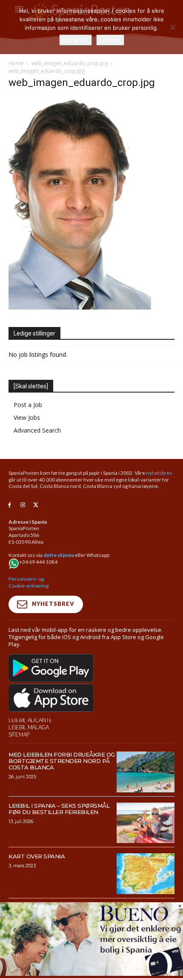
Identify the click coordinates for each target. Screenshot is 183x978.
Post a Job (28, 405)
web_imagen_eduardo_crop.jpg (69, 63)
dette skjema (58, 555)
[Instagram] (22, 505)
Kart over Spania (37, 856)
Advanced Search (37, 430)
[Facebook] (9, 505)
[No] (172, 27)
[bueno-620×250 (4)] (91, 973)
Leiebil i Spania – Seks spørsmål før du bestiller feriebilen (59, 808)
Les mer (110, 40)
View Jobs (27, 417)
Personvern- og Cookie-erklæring (29, 582)
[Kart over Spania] (146, 873)
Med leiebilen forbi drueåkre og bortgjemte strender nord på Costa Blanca (62, 761)
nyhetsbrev (159, 473)
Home (16, 63)
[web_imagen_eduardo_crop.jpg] (80, 307)
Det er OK (76, 40)
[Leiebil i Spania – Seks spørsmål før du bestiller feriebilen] (146, 823)
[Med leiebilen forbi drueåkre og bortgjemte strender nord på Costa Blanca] (146, 771)
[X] (35, 505)
